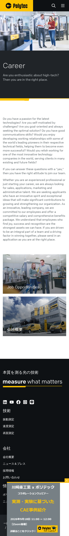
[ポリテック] (16, 5)
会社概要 (8, 457)
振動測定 (8, 419)
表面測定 (8, 433)
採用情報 (8, 470)
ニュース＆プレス (14, 463)
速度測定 (8, 426)
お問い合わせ (11, 477)
